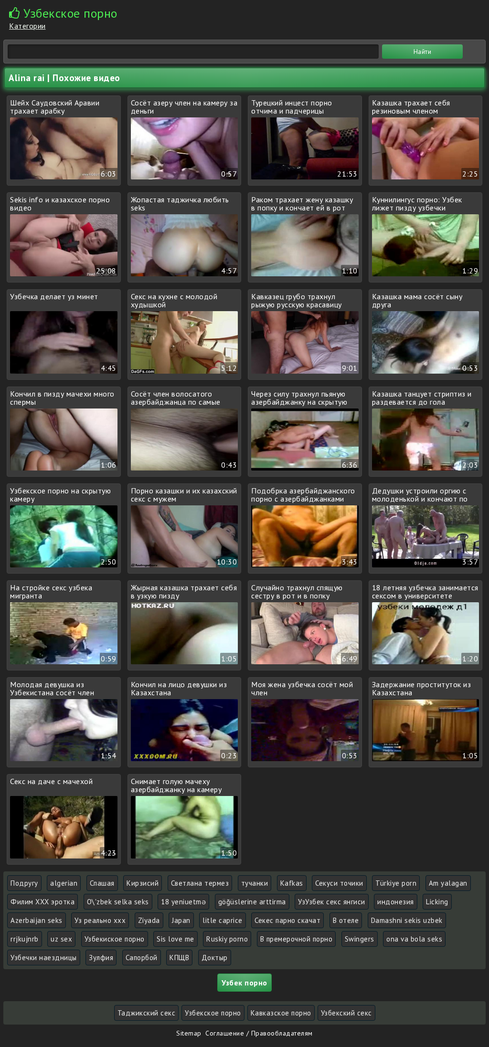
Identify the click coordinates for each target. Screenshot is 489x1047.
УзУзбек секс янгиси (331, 901)
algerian (63, 883)
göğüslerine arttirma (252, 901)
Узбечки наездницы (44, 957)
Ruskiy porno (227, 938)
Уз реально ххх (100, 920)
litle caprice (222, 920)
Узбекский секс (346, 1012)
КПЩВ (179, 957)
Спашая (102, 883)
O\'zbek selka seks (118, 901)
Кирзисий (143, 883)
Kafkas (291, 883)
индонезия (395, 901)
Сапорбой (142, 957)
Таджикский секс (146, 1012)
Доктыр (215, 957)
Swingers (359, 938)
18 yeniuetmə (183, 901)
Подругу (24, 883)
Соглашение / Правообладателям (259, 1033)
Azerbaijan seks (37, 920)
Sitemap (189, 1033)
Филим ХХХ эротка (42, 901)
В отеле (346, 920)
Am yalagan (448, 883)
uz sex (61, 938)
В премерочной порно (296, 938)
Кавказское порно (281, 1012)
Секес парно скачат (287, 920)
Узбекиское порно (115, 938)
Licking (437, 901)
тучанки (254, 883)
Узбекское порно (213, 1012)
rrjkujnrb (25, 938)
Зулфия (101, 957)
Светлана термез (200, 883)
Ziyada (149, 920)
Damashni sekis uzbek (407, 920)
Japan (181, 920)
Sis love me (175, 938)
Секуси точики (339, 883)
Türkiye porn (395, 883)
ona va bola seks (414, 938)
